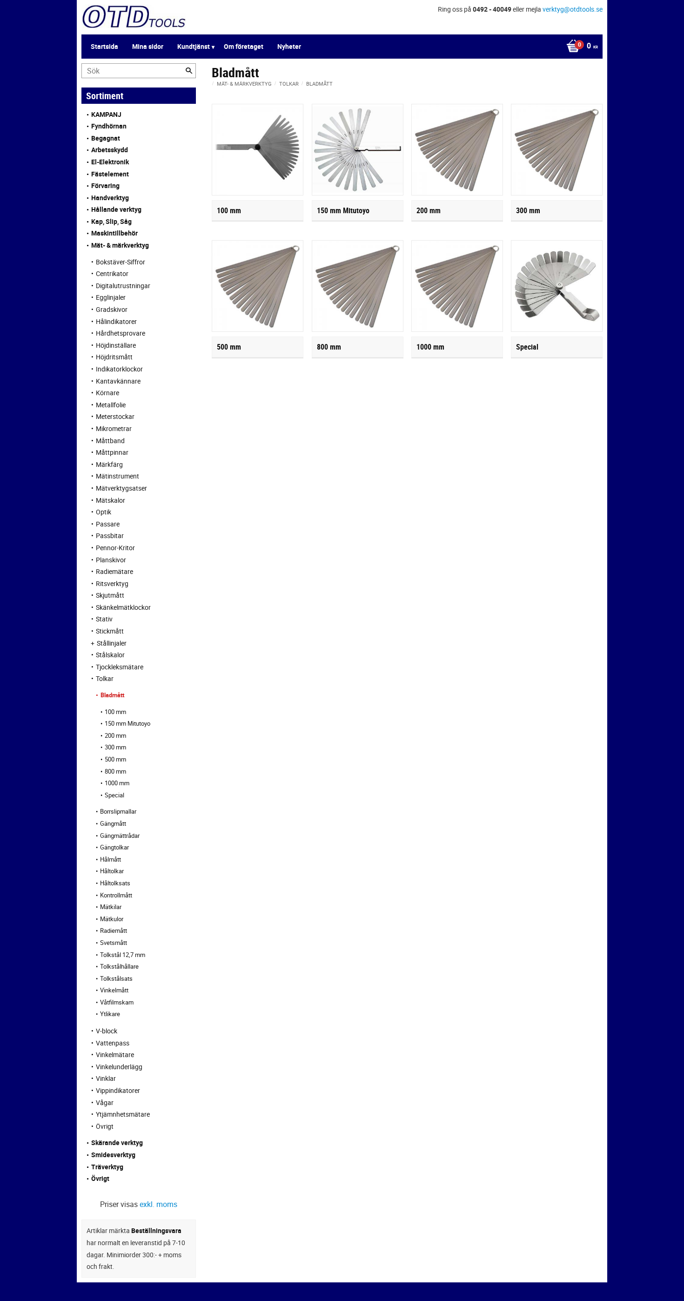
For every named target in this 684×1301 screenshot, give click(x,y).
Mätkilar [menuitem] (110, 907)
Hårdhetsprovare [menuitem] (120, 333)
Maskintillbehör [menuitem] (114, 233)
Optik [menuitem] (103, 511)
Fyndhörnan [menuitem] (109, 125)
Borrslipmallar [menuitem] (118, 811)
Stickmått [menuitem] (110, 631)
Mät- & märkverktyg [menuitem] (120, 245)
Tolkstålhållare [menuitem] (119, 966)
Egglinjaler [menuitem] (111, 297)
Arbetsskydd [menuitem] (109, 149)
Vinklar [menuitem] (106, 1078)
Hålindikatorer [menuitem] (116, 321)
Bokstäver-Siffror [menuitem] (120, 261)
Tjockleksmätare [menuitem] (119, 666)
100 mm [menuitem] (115, 712)
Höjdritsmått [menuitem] (114, 356)
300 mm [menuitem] (115, 747)
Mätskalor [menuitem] (110, 500)
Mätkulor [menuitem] (111, 919)
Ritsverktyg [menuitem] (112, 583)
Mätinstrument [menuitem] (117, 476)
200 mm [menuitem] (115, 735)
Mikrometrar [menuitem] (114, 428)
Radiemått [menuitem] (113, 930)
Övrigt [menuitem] (105, 1126)
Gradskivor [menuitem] (111, 309)
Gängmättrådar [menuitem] (120, 835)
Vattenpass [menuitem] (112, 1042)
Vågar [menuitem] (105, 1102)
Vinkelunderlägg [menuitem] (119, 1066)
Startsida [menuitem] (104, 46)
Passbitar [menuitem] (110, 535)
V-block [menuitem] (106, 1030)
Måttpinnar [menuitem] (112, 452)
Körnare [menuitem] (107, 392)
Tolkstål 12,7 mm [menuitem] (122, 954)
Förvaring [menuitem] (105, 185)
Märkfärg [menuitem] (109, 464)
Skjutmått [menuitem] (110, 595)
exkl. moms (158, 1204)
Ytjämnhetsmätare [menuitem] (123, 1114)
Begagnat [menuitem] (105, 138)
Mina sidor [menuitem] (147, 46)
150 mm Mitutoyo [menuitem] (127, 723)
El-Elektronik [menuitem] (110, 161)
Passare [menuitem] (108, 523)
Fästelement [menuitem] (110, 173)
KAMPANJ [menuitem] (106, 114)
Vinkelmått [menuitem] (114, 990)
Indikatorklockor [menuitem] (119, 368)
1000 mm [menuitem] (117, 783)
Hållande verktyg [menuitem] (116, 209)
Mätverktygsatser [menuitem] (121, 488)
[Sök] (189, 71)
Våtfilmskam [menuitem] (117, 1002)
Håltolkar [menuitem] (112, 871)
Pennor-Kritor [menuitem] (115, 547)
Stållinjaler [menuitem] (112, 643)
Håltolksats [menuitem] (115, 883)
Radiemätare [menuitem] (114, 571)
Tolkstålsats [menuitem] (116, 978)
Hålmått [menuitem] (110, 859)
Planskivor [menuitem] (111, 559)
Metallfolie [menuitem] (111, 404)
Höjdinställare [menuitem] (116, 345)
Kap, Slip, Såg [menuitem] (111, 221)
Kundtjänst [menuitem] (193, 46)
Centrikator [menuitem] (112, 273)
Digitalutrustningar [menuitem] (123, 285)
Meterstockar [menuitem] (115, 416)
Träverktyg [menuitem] (107, 1166)
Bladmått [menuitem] (112, 695)
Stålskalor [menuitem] (110, 654)
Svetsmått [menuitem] (113, 942)
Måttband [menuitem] (110, 440)
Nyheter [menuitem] (289, 46)
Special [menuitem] (114, 795)
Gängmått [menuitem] (113, 823)
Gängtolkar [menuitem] (114, 847)
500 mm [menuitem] (115, 759)
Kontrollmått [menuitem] (116, 895)
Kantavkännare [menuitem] (118, 381)
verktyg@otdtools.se (573, 9)
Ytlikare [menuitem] (110, 1014)
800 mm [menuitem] (115, 771)
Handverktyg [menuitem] (110, 197)
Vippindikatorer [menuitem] (118, 1090)
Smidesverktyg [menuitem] (113, 1154)
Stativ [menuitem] (104, 618)
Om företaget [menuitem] (243, 46)
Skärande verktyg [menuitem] (117, 1142)
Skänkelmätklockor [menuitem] (123, 607)
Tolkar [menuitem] (105, 678)
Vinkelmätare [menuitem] (115, 1054)
